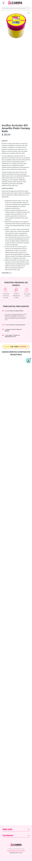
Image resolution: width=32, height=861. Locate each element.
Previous (3, 26)
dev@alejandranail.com (16, 852)
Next (28, 26)
